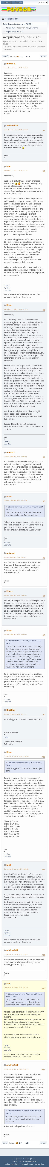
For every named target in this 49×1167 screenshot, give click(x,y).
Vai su (4, 1143)
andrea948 (12, 125)
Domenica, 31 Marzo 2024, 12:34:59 (16, 756)
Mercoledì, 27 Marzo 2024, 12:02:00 (16, 130)
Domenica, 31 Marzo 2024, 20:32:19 (16, 1069)
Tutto (28, 56)
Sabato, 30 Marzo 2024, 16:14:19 (15, 714)
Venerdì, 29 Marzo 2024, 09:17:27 (15, 595)
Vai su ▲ (34, 1159)
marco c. (11, 63)
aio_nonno (34, 28)
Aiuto (14, 1159)
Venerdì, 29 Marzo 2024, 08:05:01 (15, 557)
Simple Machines (30, 1161)
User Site (7, 290)
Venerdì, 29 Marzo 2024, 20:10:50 (15, 634)
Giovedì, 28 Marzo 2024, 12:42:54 (15, 501)
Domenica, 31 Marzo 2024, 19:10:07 (16, 988)
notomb (10, 553)
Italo (27, 28)
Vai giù (5, 56)
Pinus (9, 591)
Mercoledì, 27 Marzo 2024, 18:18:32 (16, 309)
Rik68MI (10, 709)
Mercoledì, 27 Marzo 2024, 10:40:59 (16, 68)
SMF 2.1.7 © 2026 (18, 1161)
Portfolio (7, 288)
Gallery (6, 285)
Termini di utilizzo (23, 1159)
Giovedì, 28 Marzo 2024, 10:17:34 (15, 456)
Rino (8, 305)
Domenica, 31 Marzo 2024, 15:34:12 (16, 954)
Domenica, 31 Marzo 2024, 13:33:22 (16, 869)
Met (8, 166)
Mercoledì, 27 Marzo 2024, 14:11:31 (16, 170)
